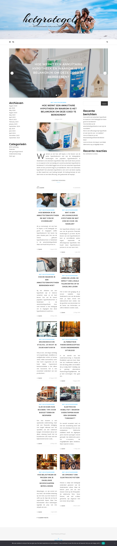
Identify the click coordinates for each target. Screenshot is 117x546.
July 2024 (12, 128)
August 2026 (13, 106)
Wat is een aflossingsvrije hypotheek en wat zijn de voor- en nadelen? (70, 218)
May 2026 (12, 110)
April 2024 (12, 133)
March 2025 (13, 119)
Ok (103, 543)
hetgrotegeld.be (58, 18)
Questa (42, 188)
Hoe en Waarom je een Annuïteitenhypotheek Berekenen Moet (93, 137)
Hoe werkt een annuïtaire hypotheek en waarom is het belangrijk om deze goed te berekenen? (94, 119)
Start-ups (12, 156)
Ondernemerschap (15, 154)
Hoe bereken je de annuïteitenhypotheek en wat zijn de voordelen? (94, 126)
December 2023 (14, 135)
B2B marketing (13, 147)
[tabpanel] (58, 73)
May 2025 (12, 115)
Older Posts (43, 517)
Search (104, 104)
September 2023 (14, 138)
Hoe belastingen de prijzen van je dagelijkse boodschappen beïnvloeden (46, 480)
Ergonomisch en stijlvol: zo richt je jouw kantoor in (47, 344)
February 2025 (13, 122)
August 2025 (13, 112)
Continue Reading (58, 180)
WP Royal (62, 534)
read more (58, 85)
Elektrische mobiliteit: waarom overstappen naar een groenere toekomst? (70, 412)
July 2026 (12, 108)
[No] (115, 543)
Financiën (12, 149)
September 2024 (14, 126)
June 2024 (12, 131)
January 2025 (13, 124)
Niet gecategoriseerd (58, 60)
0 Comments (76, 188)
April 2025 (12, 117)
